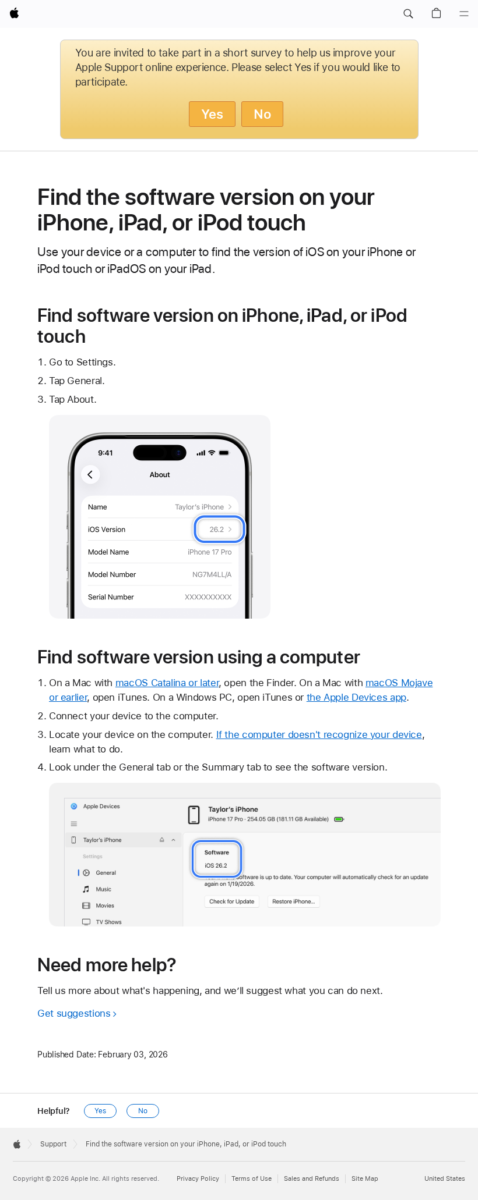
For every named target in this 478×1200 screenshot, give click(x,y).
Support (53, 1144)
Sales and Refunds (311, 1179)
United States (444, 1179)
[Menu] (464, 14)
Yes (212, 114)
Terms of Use (251, 1179)
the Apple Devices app (356, 697)
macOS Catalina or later (167, 682)
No (262, 114)
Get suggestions (73, 1013)
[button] (408, 14)
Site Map (365, 1179)
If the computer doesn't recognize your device (319, 734)
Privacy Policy (198, 1179)
